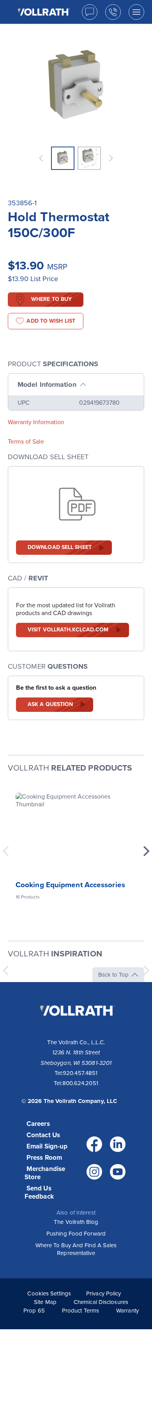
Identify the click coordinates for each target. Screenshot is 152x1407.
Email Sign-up (47, 1146)
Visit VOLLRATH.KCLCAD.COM (68, 629)
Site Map (45, 1302)
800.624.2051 (80, 1083)
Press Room (44, 1158)
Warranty (127, 1310)
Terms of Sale (26, 442)
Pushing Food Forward (76, 1233)
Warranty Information (36, 422)
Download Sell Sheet (60, 547)
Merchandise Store (45, 1173)
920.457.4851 (80, 1073)
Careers (38, 1124)
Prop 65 (34, 1310)
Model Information (47, 384)
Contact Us (43, 1135)
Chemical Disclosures (101, 1302)
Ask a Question (50, 704)
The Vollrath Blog (76, 1221)
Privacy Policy (103, 1293)
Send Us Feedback (39, 1192)
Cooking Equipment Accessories (70, 885)
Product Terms (80, 1310)
